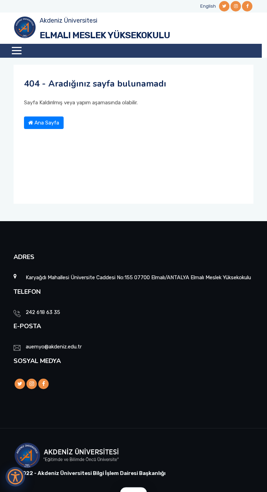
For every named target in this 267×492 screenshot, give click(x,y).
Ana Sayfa (46, 123)
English (208, 6)
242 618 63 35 (43, 312)
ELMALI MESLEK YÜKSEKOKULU (105, 35)
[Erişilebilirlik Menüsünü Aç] (15, 476)
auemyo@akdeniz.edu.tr (54, 347)
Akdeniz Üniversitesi (68, 20)
